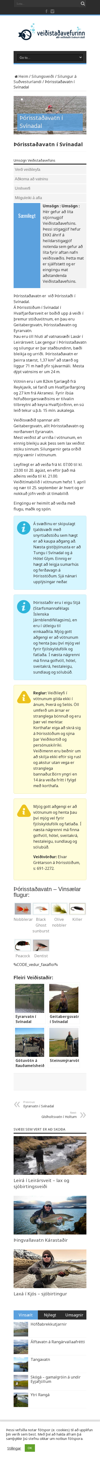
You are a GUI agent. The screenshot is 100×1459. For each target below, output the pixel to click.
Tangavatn (40, 1359)
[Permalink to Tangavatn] (21, 1370)
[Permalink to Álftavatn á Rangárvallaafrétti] (21, 1352)
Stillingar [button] (14, 1448)
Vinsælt (26, 1315)
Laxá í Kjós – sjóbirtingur (40, 1294)
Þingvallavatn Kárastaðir (41, 1240)
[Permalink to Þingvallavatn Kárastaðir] (50, 1233)
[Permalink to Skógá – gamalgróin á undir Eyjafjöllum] (21, 1388)
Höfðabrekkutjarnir (49, 1324)
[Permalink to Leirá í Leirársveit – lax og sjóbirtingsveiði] (50, 1173)
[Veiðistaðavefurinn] (50, 36)
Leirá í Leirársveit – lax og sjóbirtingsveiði (41, 1183)
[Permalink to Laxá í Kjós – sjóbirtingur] (50, 1286)
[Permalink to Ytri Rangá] (21, 1405)
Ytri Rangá (40, 1394)
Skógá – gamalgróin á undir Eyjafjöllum (56, 1379)
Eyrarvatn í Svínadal (38, 1104)
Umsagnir (74, 1315)
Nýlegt (50, 1315)
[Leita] (82, 3)
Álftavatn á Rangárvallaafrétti (58, 1341)
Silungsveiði (43, 76)
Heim (23, 76)
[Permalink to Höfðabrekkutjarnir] (21, 1335)
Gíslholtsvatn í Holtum (59, 1115)
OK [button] (30, 1448)
